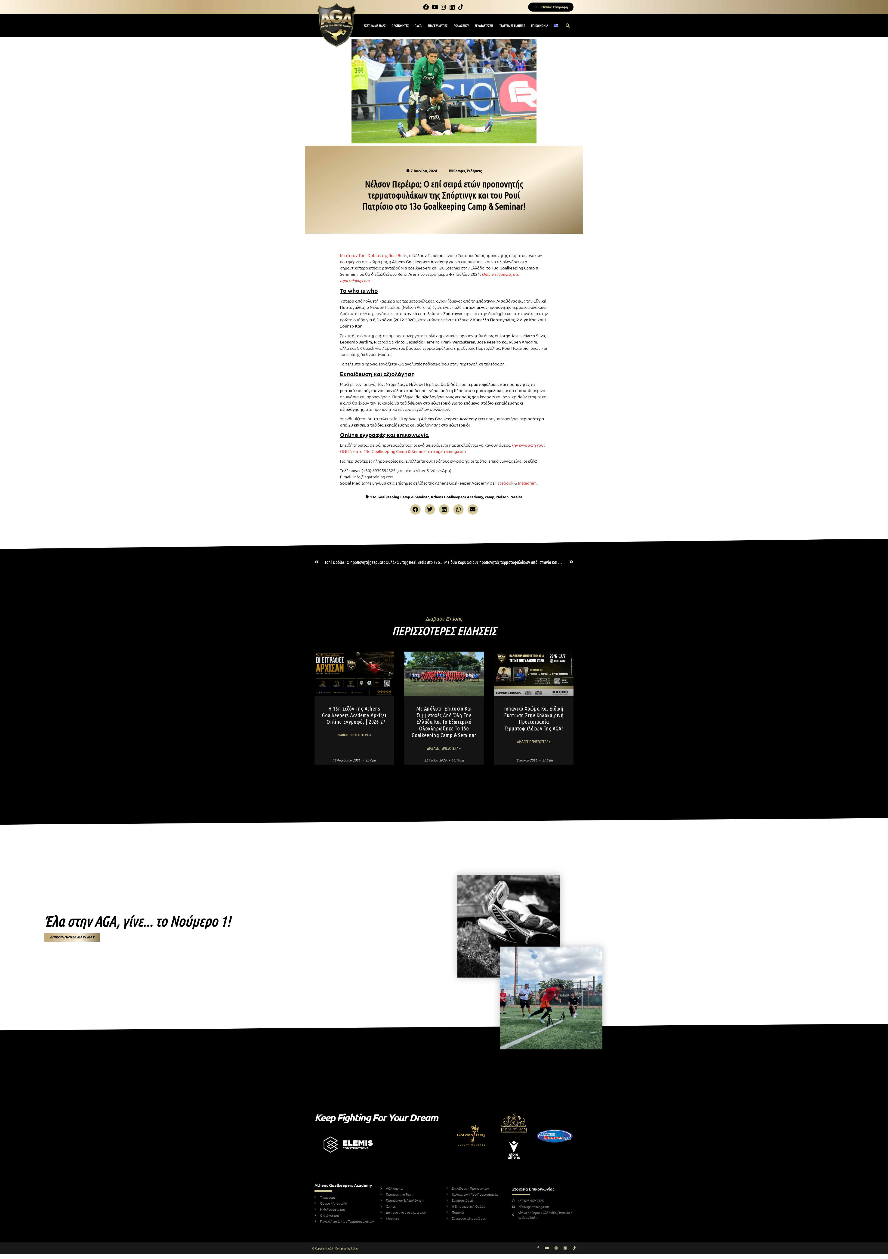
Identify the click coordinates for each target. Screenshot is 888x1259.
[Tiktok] (574, 1248)
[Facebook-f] (538, 1248)
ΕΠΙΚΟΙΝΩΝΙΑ (539, 25)
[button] (568, 25)
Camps (459, 170)
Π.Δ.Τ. (418, 25)
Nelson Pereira (509, 496)
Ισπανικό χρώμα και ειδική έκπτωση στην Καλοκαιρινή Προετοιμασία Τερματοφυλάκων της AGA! (534, 718)
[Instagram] (556, 1248)
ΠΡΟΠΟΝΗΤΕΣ (400, 25)
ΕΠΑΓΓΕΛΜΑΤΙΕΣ (437, 25)
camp (489, 496)
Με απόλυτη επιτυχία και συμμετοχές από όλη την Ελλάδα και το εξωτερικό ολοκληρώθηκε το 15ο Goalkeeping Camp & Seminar (444, 721)
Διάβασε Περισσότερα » (354, 735)
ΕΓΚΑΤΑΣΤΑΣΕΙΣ (484, 25)
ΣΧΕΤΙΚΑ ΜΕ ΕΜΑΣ (374, 25)
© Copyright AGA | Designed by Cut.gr (335, 1248)
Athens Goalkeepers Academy (457, 496)
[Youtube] (547, 1248)
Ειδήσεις (474, 170)
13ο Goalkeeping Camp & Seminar (399, 496)
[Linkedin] (565, 1248)
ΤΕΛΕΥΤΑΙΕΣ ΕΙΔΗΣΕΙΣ (512, 25)
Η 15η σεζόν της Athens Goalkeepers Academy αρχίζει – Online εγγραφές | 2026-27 (354, 715)
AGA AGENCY (461, 25)
